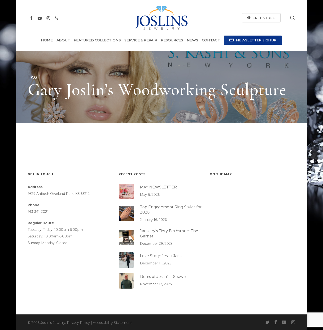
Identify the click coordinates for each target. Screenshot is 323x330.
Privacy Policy (78, 323)
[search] (292, 17)
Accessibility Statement (112, 323)
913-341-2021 (38, 212)
